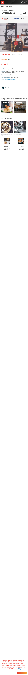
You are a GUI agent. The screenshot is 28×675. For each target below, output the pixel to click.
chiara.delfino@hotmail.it (10, 79)
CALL (4, 64)
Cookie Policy (18, 669)
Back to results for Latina (7, 6)
